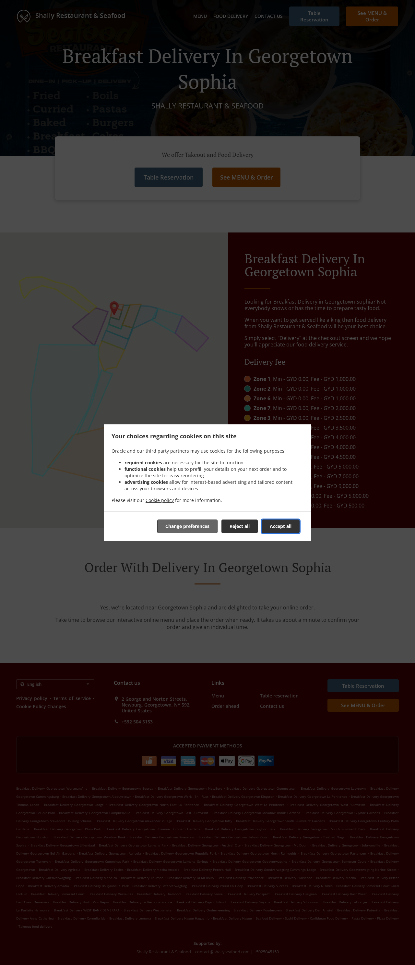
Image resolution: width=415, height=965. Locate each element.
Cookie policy (160, 500)
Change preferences (187, 526)
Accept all (280, 526)
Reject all (240, 526)
